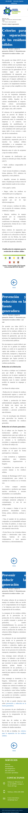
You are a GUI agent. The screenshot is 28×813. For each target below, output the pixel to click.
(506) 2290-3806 (9, 1)
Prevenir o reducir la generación (14, 579)
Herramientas (9, 766)
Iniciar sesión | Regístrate (18, 1)
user (3, 56)
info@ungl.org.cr (13, 800)
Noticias (7, 764)
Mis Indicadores (10, 770)
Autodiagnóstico (10, 768)
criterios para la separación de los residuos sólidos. (14, 733)
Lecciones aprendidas (11, 772)
